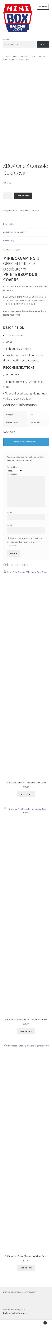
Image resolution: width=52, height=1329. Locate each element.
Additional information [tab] (14, 232)
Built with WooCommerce (15, 1313)
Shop (15, 56)
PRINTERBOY (24, 56)
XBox (33, 56)
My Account (8, 1324)
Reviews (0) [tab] (8, 240)
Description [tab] (8, 224)
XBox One (41, 56)
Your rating (13, 467)
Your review (13, 474)
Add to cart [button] (26, 794)
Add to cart (23, 195)
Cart (40, 1322)
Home (8, 56)
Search (6, 39)
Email (10, 525)
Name (10, 512)
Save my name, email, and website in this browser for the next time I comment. (25, 542)
